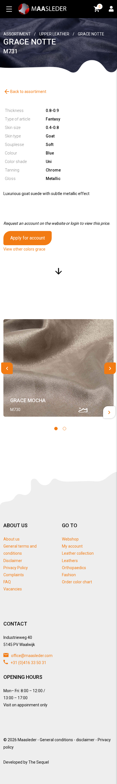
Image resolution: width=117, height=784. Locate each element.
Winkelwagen (100, 7)
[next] (110, 368)
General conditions (56, 740)
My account (72, 546)
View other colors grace (24, 249)
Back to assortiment (24, 91)
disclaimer (85, 740)
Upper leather (54, 34)
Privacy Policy (15, 567)
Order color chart (77, 582)
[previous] (7, 368)
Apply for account (27, 238)
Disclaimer (12, 560)
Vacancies (12, 589)
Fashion (69, 575)
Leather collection (78, 553)
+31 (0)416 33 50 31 (28, 662)
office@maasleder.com (31, 655)
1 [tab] (56, 428)
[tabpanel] (58, 368)
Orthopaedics (74, 567)
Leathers (70, 560)
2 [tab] (64, 428)
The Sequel (38, 762)
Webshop (70, 539)
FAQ (7, 582)
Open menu (9, 9)
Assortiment (17, 34)
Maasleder (27, 740)
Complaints (13, 575)
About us (11, 539)
